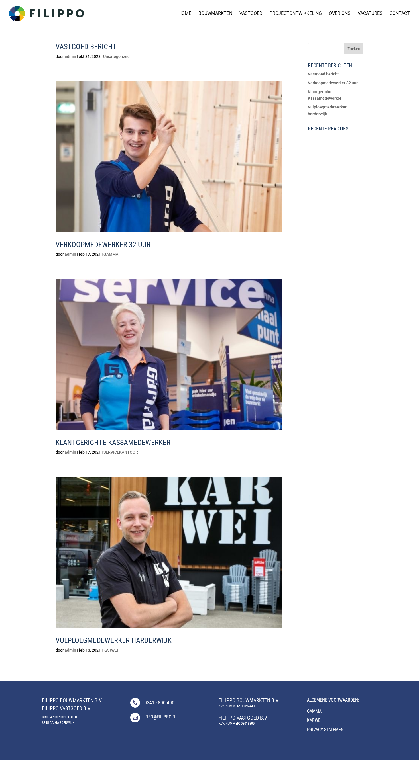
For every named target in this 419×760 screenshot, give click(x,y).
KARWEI (110, 650)
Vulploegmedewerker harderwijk (114, 640)
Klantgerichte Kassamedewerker (113, 442)
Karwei (314, 720)
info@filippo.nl (161, 717)
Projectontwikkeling (296, 13)
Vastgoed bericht (86, 46)
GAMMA (110, 254)
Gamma (314, 711)
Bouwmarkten (215, 13)
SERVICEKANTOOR (120, 452)
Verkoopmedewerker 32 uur (103, 244)
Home (184, 13)
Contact (400, 13)
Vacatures (370, 13)
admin (70, 56)
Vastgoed (251, 13)
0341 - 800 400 (159, 703)
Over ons (340, 13)
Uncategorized (116, 56)
